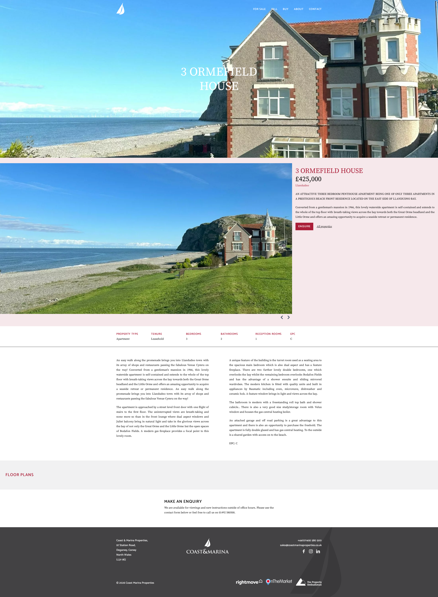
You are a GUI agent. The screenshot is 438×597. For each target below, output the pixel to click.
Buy (285, 9)
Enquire (304, 226)
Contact (315, 9)
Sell (274, 9)
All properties (324, 226)
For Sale (259, 9)
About (298, 9)
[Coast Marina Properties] (120, 9)
